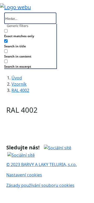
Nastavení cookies (24, 175)
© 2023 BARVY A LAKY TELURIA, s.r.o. (41, 164)
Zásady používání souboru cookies (40, 185)
